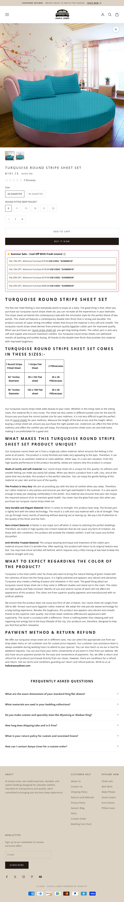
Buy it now (62, 241)
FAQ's (74, 813)
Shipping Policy (79, 791)
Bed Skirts (107, 786)
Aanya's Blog (77, 808)
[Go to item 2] (20, 155)
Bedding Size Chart (81, 824)
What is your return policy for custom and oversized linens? (41, 735)
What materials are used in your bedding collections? (37, 704)
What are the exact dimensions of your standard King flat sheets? (45, 693)
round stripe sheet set (44, 330)
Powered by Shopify (74, 886)
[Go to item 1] (9, 155)
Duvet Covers (109, 797)
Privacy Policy (78, 802)
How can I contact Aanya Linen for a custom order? (36, 746)
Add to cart (62, 231)
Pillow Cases (108, 808)
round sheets (20, 420)
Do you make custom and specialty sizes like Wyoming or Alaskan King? (48, 714)
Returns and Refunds (82, 797)
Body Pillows (108, 791)
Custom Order (78, 818)
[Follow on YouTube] (40, 876)
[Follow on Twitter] (15, 876)
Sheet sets (107, 781)
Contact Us (77, 786)
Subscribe (17, 865)
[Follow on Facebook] (6, 876)
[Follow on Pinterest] (32, 876)
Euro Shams (108, 802)
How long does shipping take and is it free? (31, 725)
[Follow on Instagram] (23, 876)
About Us (76, 781)
